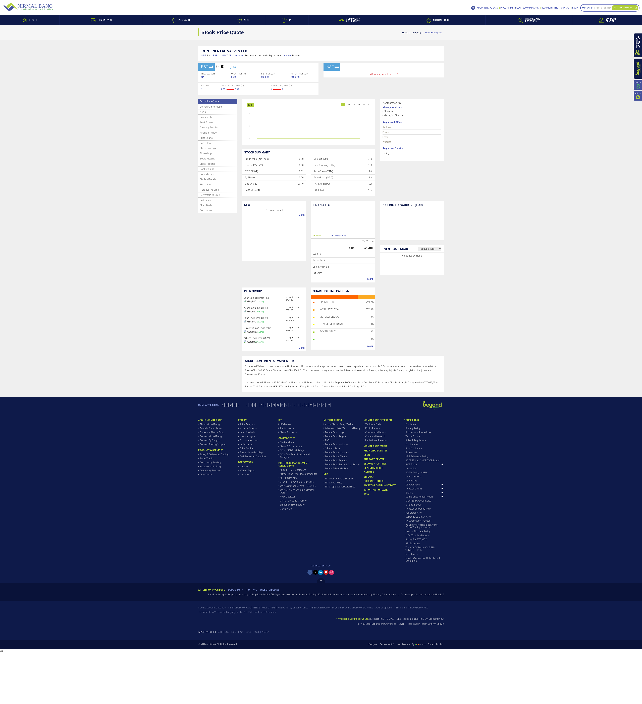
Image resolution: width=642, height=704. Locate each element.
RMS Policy (411, 464)
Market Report (247, 470)
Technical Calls (373, 424)
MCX (240, 632)
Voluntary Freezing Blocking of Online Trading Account (421, 526)
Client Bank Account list (418, 500)
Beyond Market (531, 8)
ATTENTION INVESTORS (211, 590)
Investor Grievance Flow (418, 508)
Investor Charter (413, 488)
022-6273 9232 (439, 624)
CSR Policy (411, 480)
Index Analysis (247, 432)
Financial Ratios (208, 132)
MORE (301, 215)
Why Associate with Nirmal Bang (342, 428)
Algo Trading (206, 474)
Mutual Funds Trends (336, 456)
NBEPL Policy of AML (264, 607)
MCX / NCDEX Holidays (292, 450)
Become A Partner (375, 463)
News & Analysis (289, 432)
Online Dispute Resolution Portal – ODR (298, 491)
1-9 (328, 405)
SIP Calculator (332, 448)
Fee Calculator (287, 496)
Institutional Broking (210, 466)
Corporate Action (249, 440)
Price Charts (206, 138)
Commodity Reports (376, 432)
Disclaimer (411, 424)
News (203, 112)
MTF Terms (411, 554)
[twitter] (315, 572)
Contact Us (286, 508)
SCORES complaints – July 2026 (297, 482)
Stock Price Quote (209, 101)
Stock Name (588, 8)
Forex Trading (207, 458)
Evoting (409, 492)
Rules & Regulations (415, 440)
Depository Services (210, 470)
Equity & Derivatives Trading (214, 454)
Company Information (211, 106)
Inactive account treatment (212, 607)
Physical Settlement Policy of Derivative (352, 607)
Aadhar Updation (384, 607)
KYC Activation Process (418, 520)
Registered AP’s (413, 512)
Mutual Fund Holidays (336, 444)
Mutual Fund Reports (336, 460)
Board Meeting (207, 158)
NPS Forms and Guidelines (339, 478)
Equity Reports (373, 428)
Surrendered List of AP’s (418, 516)
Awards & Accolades (211, 428)
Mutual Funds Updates (337, 452)
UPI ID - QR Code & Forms (293, 500)
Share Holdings (208, 148)
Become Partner (550, 8)
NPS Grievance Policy (416, 456)
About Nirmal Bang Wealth (339, 424)
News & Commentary (291, 446)
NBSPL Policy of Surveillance (293, 607)
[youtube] (326, 572)
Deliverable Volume (210, 195)
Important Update (376, 489)
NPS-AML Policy (333, 482)
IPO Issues (285, 424)
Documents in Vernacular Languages (218, 612)
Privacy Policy (412, 428)
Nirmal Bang (28, 7)
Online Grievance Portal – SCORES (298, 486)
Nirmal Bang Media (375, 446)
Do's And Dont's (374, 481)
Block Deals (206, 205)
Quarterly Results (209, 127)
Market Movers (288, 442)
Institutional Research (376, 440)
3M (353, 104)
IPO (248, 590)
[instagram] (331, 572)
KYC (255, 590)
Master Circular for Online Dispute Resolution (423, 559)
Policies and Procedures (418, 432)
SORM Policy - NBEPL (416, 472)
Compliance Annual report (419, 496)
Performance (287, 428)
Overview (244, 474)
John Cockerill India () (257, 298)
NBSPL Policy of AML (239, 607)
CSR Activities (412, 484)
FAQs (328, 440)
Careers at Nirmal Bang (212, 432)
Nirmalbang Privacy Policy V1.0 (411, 607)
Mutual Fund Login (335, 432)
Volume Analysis (249, 428)
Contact (565, 8)
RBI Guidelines (412, 543)
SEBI (220, 632)
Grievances (411, 452)
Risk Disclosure (413, 448)
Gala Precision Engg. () (258, 328)
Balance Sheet (207, 117)
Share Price (206, 184)
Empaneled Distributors (292, 504)
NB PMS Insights (289, 478)
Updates (244, 466)
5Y (368, 104)
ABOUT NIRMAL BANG (488, 8)
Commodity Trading (210, 462)
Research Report (603, 8)
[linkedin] (320, 572)
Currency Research (375, 436)
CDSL (248, 632)
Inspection (410, 468)
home (405, 32)
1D (343, 104)
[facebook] (309, 572)
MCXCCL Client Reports (417, 535)
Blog (518, 8)
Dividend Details (208, 179)
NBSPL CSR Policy (320, 607)
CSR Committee (413, 476)
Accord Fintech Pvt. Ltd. (431, 644)
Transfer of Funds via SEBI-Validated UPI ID (420, 549)
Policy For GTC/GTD (416, 539)
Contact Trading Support (213, 444)
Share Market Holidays (252, 452)
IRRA (366, 494)
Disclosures (411, 444)
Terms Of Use (412, 436)
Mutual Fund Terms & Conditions (342, 464)
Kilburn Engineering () (257, 338)
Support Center (374, 459)
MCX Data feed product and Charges (295, 456)
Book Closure (207, 169)
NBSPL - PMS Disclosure (293, 470)
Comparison (206, 210)
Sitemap (369, 476)
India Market (246, 444)
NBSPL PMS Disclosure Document (258, 612)
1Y (359, 104)
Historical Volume (209, 189)
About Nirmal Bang (210, 424)
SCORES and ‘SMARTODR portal (422, 460)
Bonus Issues (207, 174)
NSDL (256, 632)
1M (348, 104)
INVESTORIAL (506, 8)
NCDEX (265, 632)
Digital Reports (207, 163)
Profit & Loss (206, 122)
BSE (250, 105)
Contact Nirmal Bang (211, 436)
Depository (235, 590)
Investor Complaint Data (380, 485)
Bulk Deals (205, 200)
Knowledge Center (376, 450)
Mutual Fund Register (336, 436)
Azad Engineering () (256, 318)
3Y (364, 104)
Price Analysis (247, 424)
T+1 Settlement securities (253, 456)
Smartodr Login (413, 504)
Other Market (246, 448)
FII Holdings (206, 153)
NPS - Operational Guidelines (340, 486)
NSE (233, 632)
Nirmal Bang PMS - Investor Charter (298, 474)
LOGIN (575, 8)
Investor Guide (269, 590)
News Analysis (247, 436)
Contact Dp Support (210, 440)
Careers (369, 472)
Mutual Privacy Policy (336, 468)
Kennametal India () (256, 308)
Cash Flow (205, 143)
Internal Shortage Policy (417, 531)
